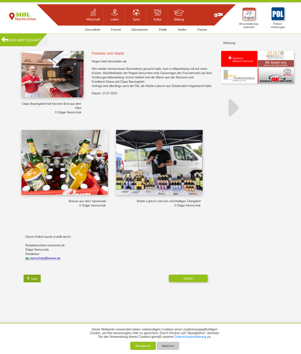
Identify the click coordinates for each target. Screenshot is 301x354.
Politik (163, 29)
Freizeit (116, 29)
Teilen (32, 278)
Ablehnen (168, 345)
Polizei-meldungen (278, 25)
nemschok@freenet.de (45, 258)
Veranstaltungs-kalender (249, 25)
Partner (202, 29)
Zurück (188, 278)
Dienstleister (139, 29)
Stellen (182, 29)
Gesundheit (92, 29)
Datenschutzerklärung (190, 336)
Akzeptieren (143, 345)
